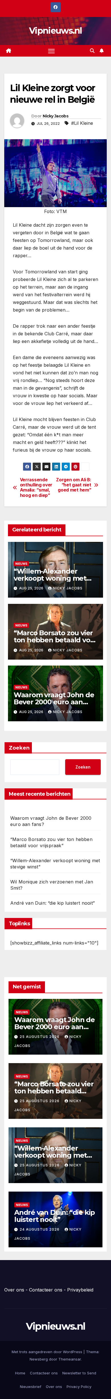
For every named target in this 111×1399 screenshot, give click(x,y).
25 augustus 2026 (40, 1037)
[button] (92, 50)
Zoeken (19, 748)
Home (20, 1373)
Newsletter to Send (79, 1373)
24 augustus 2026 (40, 1229)
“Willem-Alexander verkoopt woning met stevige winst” (50, 578)
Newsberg (39, 1359)
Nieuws (21, 563)
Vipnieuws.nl (55, 30)
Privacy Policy (79, 1386)
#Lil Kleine (82, 123)
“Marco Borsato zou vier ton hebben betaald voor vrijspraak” (55, 640)
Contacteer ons (45, 1290)
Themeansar (69, 1359)
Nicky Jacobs (55, 116)
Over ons (14, 1290)
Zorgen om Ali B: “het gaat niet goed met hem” (73, 485)
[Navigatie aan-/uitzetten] (51, 51)
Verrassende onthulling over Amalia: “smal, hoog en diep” (36, 487)
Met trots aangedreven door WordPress (47, 1351)
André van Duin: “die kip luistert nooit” (52, 903)
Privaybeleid (80, 1290)
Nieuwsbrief (30, 1386)
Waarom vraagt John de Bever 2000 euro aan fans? (54, 702)
